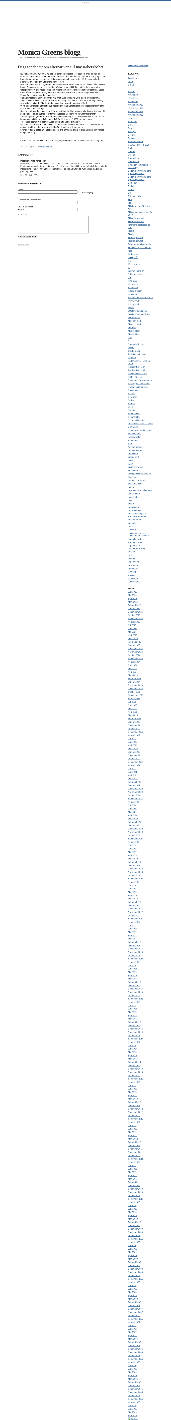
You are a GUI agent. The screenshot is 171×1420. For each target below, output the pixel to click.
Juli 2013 (132, 1085)
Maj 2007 (132, 1332)
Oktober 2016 (134, 955)
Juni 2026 (132, 592)
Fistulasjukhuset (135, 237)
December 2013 (135, 1069)
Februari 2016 (134, 982)
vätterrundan (134, 582)
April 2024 (132, 672)
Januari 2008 (134, 1305)
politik (42, 147)
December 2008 (135, 1269)
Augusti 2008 (134, 1282)
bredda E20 (133, 457)
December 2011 (135, 1149)
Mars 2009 (133, 1259)
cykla (130, 464)
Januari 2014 (134, 1065)
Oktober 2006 (134, 1355)
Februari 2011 (134, 1182)
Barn (130, 128)
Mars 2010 (133, 1219)
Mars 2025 (133, 638)
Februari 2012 (134, 1142)
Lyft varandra (134, 317)
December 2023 (135, 685)
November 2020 (135, 792)
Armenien (132, 118)
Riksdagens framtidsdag (139, 384)
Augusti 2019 (134, 842)
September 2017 (135, 919)
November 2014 (135, 1032)
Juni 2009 (132, 1249)
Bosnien (132, 135)
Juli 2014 (132, 1045)
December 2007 (135, 1309)
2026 (130, 81)
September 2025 (135, 618)
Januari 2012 (134, 1145)
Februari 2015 (134, 1022)
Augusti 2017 (134, 922)
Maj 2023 (132, 708)
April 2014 (132, 1055)
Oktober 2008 (134, 1275)
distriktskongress (135, 467)
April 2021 (132, 775)
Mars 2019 (133, 859)
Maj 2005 (132, 1412)
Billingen (132, 131)
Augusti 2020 (134, 802)
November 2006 (135, 1352)
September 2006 (135, 1359)
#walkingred (133, 78)
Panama (132, 358)
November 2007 (135, 1312)
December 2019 (135, 829)
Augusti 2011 (134, 1162)
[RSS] (133, 1418)
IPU (129, 261)
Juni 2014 (132, 1049)
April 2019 (132, 855)
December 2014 (135, 1029)
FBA (130, 199)
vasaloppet (133, 572)
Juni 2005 (132, 1409)
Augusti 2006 (134, 1362)
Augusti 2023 (134, 698)
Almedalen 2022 (135, 115)
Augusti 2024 (134, 662)
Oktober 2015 (134, 995)
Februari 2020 (134, 822)
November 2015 (135, 992)
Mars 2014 (133, 1059)
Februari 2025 (134, 642)
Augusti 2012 (134, 1122)
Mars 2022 (133, 749)
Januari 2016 (134, 985)
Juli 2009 (132, 1245)
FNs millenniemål (136, 218)
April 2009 (132, 1255)
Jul (129, 277)
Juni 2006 (132, 1369)
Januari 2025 (134, 645)
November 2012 (135, 1112)
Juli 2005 (132, 1405)
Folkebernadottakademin (139, 244)
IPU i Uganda (134, 264)
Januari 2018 (134, 905)
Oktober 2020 (134, 795)
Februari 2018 (134, 902)
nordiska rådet (134, 507)
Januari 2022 (134, 752)
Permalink (49, 147)
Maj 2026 (132, 595)
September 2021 (135, 762)
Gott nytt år (133, 257)
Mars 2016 (133, 979)
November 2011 (135, 1152)
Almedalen (133, 95)
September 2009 (135, 1239)
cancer (131, 460)
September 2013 (135, 1079)
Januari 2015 (134, 1025)
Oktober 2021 (134, 759)
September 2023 (135, 695)
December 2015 (135, 989)
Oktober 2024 (134, 655)
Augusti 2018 (134, 882)
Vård (130, 444)
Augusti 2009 (134, 1242)
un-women (133, 565)
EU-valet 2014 (134, 196)
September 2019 (135, 839)
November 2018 (135, 872)
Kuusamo (132, 294)
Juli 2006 (132, 1365)
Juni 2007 (132, 1329)
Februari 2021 (134, 782)
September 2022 (135, 732)
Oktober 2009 (134, 1235)
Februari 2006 (134, 1382)
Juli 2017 (132, 925)
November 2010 (135, 1192)
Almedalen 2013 (135, 111)
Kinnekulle (133, 284)
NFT (130, 337)
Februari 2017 (134, 942)
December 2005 (135, 1389)
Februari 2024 (134, 678)
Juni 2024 (132, 665)
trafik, (130, 555)
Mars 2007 (133, 1339)
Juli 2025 (132, 625)
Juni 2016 (132, 969)
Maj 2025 (132, 632)
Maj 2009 (132, 1252)
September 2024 (135, 658)
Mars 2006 (133, 1379)
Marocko (132, 327)
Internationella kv (136, 271)
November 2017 (135, 912)
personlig (132, 523)
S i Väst (131, 394)
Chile (130, 148)
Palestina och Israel (137, 354)
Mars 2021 (133, 779)
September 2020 (135, 799)
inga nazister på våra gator (140, 490)
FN (129, 203)
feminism (132, 477)
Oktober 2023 (134, 692)
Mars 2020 (133, 819)
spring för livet (134, 539)
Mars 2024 (133, 675)
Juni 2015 (132, 1009)
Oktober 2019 (134, 835)
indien (131, 487)
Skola (130, 407)
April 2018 (132, 895)
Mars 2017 (133, 939)
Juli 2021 (132, 769)
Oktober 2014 (134, 1035)
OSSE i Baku (134, 351)
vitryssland (133, 578)
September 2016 (135, 959)
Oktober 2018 (134, 875)
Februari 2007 (134, 1342)
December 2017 (135, 909)
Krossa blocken (135, 291)
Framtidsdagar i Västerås (139, 247)
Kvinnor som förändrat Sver (140, 297)
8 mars (131, 85)
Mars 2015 (133, 1019)
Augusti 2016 (134, 962)
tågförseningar (134, 562)
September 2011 (135, 1159)
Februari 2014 (134, 1062)
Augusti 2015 (134, 1002)
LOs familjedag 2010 (137, 311)
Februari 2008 (134, 1302)
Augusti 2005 (134, 1402)
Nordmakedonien (136, 344)
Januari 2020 (134, 825)
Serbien (131, 400)
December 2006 (135, 1349)
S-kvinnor (132, 397)
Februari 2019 (134, 862)
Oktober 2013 (134, 1075)
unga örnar (133, 568)
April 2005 (132, 1415)
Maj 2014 (132, 1052)
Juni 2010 (132, 1209)
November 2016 (135, 952)
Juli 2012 (132, 1125)
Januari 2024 (134, 682)
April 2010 (132, 1215)
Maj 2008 (132, 1292)
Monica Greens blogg (49, 52)
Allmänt (131, 91)
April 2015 (132, 1015)
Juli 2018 (132, 885)
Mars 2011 (133, 1179)
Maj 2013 (132, 1092)
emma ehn (133, 470)
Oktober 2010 (134, 1195)
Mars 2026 (133, 602)
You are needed (135, 447)
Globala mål (133, 254)
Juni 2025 (132, 628)
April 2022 (132, 745)
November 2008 (135, 1272)
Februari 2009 (134, 1262)
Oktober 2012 (134, 1115)
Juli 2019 (132, 845)
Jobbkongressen (135, 274)
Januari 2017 (134, 945)
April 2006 (132, 1375)
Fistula (131, 231)
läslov (130, 500)
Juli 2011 (132, 1165)
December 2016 (135, 949)
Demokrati (132, 183)
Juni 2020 (132, 809)
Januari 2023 (134, 722)
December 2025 (135, 612)
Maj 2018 (132, 892)
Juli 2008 (132, 1285)
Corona (131, 151)
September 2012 (135, 1119)
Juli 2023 (132, 702)
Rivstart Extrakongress (138, 387)
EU (129, 193)
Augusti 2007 (134, 1322)
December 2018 (135, 869)
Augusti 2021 (134, 765)
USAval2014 (134, 427)
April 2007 (132, 1335)
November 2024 (135, 652)
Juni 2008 (132, 1289)
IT (129, 267)
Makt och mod (134, 321)
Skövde (131, 410)
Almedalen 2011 (135, 108)
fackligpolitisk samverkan (139, 474)
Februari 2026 (134, 605)
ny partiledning (135, 510)
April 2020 (132, 815)
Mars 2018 (133, 899)
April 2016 (132, 975)
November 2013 (135, 1072)
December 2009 (135, 1229)
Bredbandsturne (135, 141)
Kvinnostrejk (133, 301)
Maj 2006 (132, 1372)
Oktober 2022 (134, 729)
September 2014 (135, 1039)
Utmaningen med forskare (140, 430)
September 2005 (135, 1399)
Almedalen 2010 (135, 105)
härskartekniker (135, 484)
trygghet (131, 558)
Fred (130, 251)
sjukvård (132, 530)
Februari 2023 (134, 719)
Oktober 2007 (134, 1315)
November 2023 (135, 688)
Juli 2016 (132, 965)
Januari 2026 (134, 608)
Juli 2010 (132, 1205)
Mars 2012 (133, 1139)
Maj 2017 (132, 932)
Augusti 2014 (134, 1042)
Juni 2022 (132, 742)
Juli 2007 (132, 1325)
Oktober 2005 (134, 1395)
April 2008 (132, 1295)
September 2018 (135, 879)
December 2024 (135, 648)
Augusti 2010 (134, 1202)
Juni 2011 (132, 1169)
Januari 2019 (134, 865)
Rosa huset (133, 390)
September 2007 (135, 1319)
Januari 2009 (134, 1265)
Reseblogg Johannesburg (140, 380)
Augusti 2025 (134, 622)
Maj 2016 (132, 972)
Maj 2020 (132, 812)
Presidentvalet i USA (137, 374)
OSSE (131, 347)
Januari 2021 (134, 785)
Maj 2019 (132, 852)
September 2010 (135, 1199)
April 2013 (132, 1095)
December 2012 (135, 1109)
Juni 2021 (132, 772)
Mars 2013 (133, 1099)
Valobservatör (134, 434)
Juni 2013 (132, 1089)
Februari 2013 (134, 1102)
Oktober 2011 (134, 1155)
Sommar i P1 (134, 414)
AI (129, 88)
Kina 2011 (132, 281)
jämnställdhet (134, 494)
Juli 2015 (132, 1005)
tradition (131, 552)
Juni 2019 (132, 849)
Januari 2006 (134, 1385)
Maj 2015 (132, 1012)
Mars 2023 (133, 715)
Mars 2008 (133, 1299)
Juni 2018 (132, 889)
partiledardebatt (135, 520)
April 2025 (132, 635)
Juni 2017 (132, 929)
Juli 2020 (132, 805)
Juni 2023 (132, 705)
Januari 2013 (134, 1105)
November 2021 (135, 755)
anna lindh (133, 454)
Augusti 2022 (134, 735)
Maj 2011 (132, 1172)
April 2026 (132, 598)
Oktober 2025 (134, 615)
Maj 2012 (132, 1132)
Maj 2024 (132, 668)
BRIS (130, 125)
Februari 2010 (134, 1222)
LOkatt (131, 307)
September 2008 (135, 1279)
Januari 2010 (134, 1225)
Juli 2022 (132, 739)
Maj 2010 (132, 1212)
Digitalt (131, 186)
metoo (131, 504)
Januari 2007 (134, 1345)
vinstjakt (131, 575)
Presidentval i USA (136, 367)
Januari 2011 (134, 1185)
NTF (130, 341)
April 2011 (132, 1175)
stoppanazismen (135, 542)
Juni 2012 (132, 1129)
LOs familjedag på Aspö (139, 314)
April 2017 (132, 935)
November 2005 (135, 1392)
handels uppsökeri (136, 480)
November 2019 (135, 832)
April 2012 (132, 1135)
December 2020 (135, 789)
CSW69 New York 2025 (138, 145)
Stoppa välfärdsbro (136, 420)
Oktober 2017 (134, 915)
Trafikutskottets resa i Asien (140, 424)
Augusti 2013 (134, 1082)
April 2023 (132, 712)
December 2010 (135, 1189)
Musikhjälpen (134, 331)
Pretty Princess (135, 377)
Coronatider (133, 158)
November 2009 (135, 1232)
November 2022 (135, 725)
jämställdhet (133, 497)
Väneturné (133, 440)
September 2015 (135, 999)
